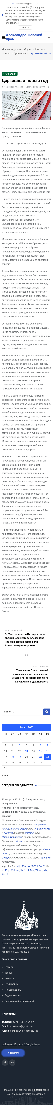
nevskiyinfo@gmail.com (27, 3)
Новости (9, 978)
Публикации (11, 984)
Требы (8, 972)
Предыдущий (15, 630)
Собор (19, 841)
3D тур (25, 27)
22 (40, 756)
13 (26, 751)
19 (19, 756)
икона (6, 828)
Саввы (46, 849)
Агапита (8, 832)
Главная (9, 967)
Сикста (15, 828)
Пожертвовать (13, 989)
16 (47, 751)
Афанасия (45, 857)
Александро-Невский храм (24, 37)
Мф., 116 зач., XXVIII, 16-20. (31, 866)
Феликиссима (42, 828)
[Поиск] (49, 36)
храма (27, 1094)
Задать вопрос (13, 995)
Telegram (14, 1053)
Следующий (38, 667)
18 (12, 756)
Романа (29, 832)
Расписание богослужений (19, 1001)
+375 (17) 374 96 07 (23, 1021)
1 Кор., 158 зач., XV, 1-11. (16, 870)
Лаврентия (39, 824)
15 (40, 751)
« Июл (5, 775)
